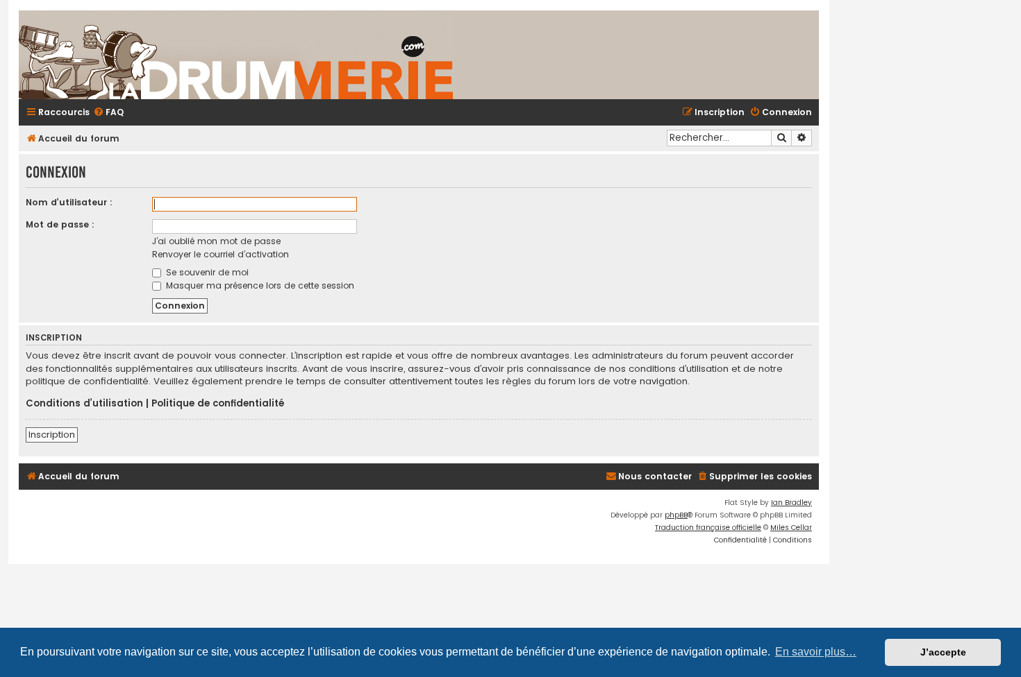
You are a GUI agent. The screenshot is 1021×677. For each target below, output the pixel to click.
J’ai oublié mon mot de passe (216, 241)
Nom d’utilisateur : (69, 202)
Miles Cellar (791, 527)
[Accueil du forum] (401, 54)
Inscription (51, 434)
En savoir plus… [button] (815, 652)
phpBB (676, 515)
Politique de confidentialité (217, 403)
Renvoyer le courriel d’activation (220, 254)
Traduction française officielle (708, 527)
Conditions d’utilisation (84, 403)
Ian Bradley (791, 502)
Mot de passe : (60, 224)
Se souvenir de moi (206, 272)
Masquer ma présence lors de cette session (258, 285)
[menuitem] (108, 112)
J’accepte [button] (943, 652)
